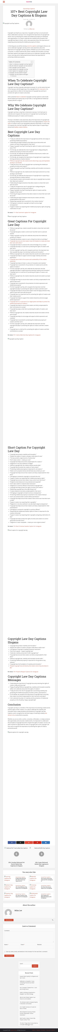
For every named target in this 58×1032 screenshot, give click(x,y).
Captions (34, 1030)
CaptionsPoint (14, 1030)
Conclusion (14, 76)
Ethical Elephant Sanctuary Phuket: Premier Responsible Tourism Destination (28, 1013)
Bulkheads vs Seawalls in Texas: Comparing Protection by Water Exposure (27, 983)
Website (39, 944)
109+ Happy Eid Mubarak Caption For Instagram (46, 897)
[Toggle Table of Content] (31, 62)
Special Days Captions (29, 8)
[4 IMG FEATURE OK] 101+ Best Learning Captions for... (21, 880)
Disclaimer (43, 1030)
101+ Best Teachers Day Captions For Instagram (22, 896)
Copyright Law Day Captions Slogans (18, 72)
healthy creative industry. (20, 127)
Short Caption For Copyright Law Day (18, 71)
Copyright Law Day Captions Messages (19, 74)
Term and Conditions (50, 1030)
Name (6, 944)
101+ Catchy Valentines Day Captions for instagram (26, 335)
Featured (38, 1030)
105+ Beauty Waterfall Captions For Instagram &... (47, 880)
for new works (42, 89)
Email (23, 944)
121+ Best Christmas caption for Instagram (46, 887)
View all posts (9, 920)
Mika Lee (33, 19)
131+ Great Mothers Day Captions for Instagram (21, 887)
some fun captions (32, 46)
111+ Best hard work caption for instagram (24, 212)
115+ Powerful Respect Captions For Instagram (25, 671)
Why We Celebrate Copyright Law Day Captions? (21, 65)
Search (21, 963)
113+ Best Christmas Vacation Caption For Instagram (27, 526)
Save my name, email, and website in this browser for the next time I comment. (26, 951)
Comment (6, 930)
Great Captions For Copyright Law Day (19, 69)
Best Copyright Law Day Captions (17, 67)
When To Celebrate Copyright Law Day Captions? (21, 64)
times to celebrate (21, 97)
